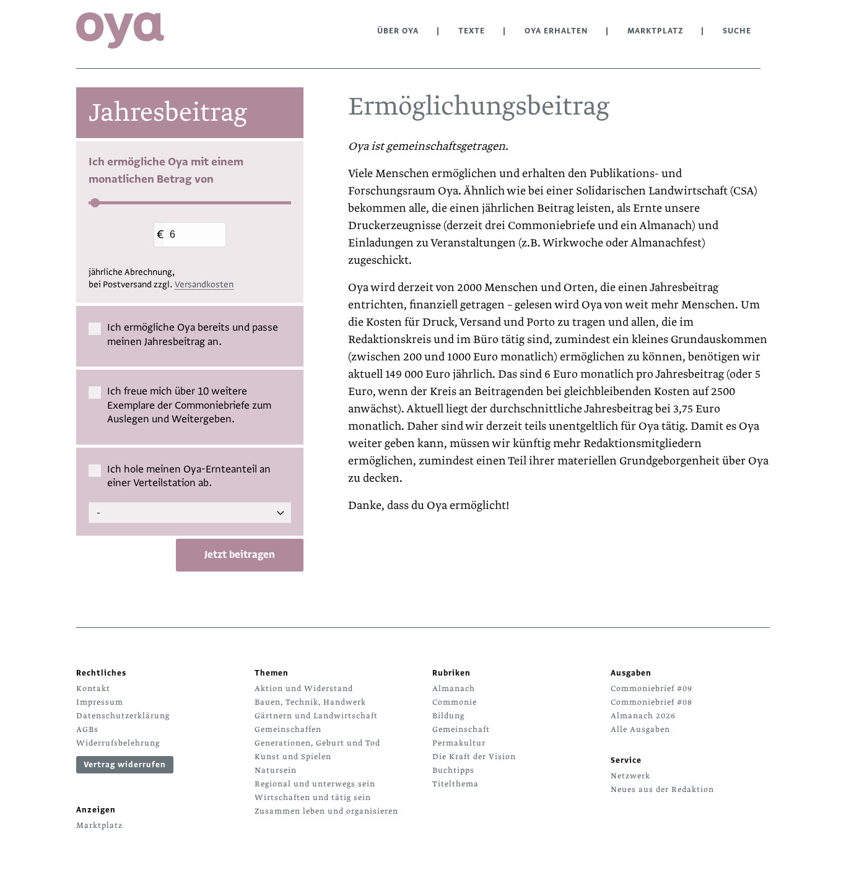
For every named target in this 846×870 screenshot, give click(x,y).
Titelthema (455, 784)
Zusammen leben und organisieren (326, 811)
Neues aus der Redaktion (662, 789)
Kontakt (93, 688)
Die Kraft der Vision (474, 756)
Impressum (99, 702)
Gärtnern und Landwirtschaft (316, 715)
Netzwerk (630, 775)
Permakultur (459, 743)
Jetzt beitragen (239, 555)
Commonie (454, 702)
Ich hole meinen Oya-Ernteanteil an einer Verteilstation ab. (189, 476)
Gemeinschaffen (288, 729)
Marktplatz (655, 31)
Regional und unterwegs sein (315, 784)
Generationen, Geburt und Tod (317, 743)
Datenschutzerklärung (123, 715)
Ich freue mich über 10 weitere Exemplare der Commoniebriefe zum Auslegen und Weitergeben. (189, 405)
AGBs (87, 729)
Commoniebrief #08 (651, 702)
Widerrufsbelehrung (118, 743)
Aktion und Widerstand (304, 688)
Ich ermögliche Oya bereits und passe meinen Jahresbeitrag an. (192, 335)
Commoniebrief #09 (651, 688)
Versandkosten (204, 284)
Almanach (453, 688)
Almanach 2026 (643, 715)
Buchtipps (453, 770)
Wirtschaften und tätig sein (313, 797)
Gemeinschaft (461, 729)
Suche (737, 31)
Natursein (276, 770)
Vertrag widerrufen (125, 764)
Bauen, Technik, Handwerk (310, 702)
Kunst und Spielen (293, 756)
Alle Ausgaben (640, 729)
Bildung (448, 715)
